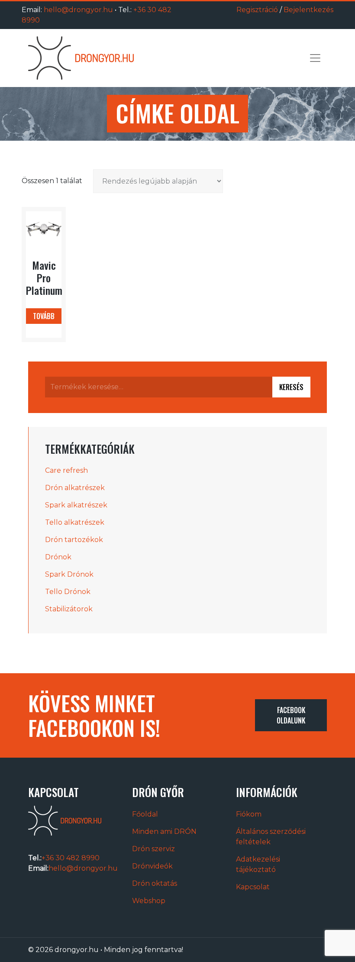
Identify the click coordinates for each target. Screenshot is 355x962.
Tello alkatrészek (74, 522)
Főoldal (145, 814)
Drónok (58, 557)
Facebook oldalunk (291, 715)
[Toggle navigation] (315, 58)
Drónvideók (152, 866)
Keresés (291, 387)
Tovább (44, 316)
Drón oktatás (154, 883)
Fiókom (248, 814)
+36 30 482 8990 (71, 858)
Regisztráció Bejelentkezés (284, 10)
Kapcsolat (253, 887)
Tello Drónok (67, 592)
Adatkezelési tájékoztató (258, 864)
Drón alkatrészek (75, 488)
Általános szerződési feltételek (271, 836)
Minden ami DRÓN (164, 831)
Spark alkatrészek (76, 505)
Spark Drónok (69, 574)
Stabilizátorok (69, 609)
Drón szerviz (153, 849)
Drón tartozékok (74, 540)
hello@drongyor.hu (78, 10)
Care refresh (66, 470)
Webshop (148, 901)
